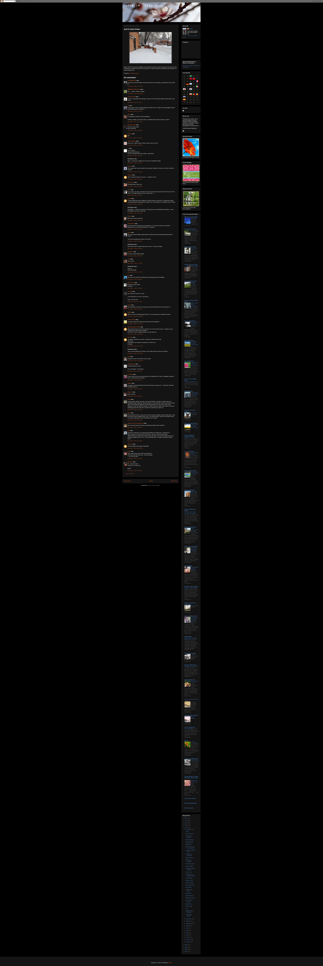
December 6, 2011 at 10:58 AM (135, 360)
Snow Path (188, 887)
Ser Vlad (130, 291)
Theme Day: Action (189, 915)
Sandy (129, 305)
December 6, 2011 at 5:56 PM (135, 420)
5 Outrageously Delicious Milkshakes (194, 568)
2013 (186, 822)
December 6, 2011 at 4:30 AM (135, 179)
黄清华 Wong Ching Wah (134, 89)
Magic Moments (132, 124)
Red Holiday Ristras (189, 836)
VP (128, 105)
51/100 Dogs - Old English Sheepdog (194, 549)
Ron (129, 275)
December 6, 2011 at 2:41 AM (135, 155)
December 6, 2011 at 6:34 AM (135, 248)
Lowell (129, 198)
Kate (129, 430)
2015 (186, 818)
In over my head (189, 451)
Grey (192, 605)
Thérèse (130, 133)
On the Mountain (190, 885)
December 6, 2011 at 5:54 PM (135, 409)
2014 (186, 820)
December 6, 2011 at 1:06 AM (135, 102)
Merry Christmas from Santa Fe (190, 847)
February (188, 939)
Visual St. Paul (188, 391)
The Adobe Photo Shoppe (190, 869)
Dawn (129, 451)
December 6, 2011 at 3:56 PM (135, 380)
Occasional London (190, 798)
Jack (129, 356)
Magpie (129, 383)
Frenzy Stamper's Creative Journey (189, 435)
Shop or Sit (189, 872)
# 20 (187, 908)
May (187, 932)
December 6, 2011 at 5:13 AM (135, 213)
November (189, 918)
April (187, 935)
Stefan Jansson (132, 141)
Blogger (170, 962)
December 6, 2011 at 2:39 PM (135, 371)
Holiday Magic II (190, 839)
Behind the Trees (190, 898)
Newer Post (127, 481)
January (188, 941)
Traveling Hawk (132, 96)
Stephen (130, 175)
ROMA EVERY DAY (189, 680)
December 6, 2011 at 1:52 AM (135, 138)
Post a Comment (130, 473)
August (188, 925)
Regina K (130, 392)
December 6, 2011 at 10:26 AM (135, 334)
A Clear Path (189, 906)
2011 (186, 827)
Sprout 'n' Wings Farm (190, 616)
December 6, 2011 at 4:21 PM (135, 396)
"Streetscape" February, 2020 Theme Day (194, 394)
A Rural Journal (188, 808)
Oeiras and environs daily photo (190, 603)
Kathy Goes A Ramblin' (191, 546)
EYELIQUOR (187, 636)
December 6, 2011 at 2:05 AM (135, 145)
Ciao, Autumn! (194, 681)
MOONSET (194, 218)
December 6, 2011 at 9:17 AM (135, 301)
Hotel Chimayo (189, 882)
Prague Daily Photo (189, 321)
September (189, 923)
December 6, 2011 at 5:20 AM (135, 220)
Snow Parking (189, 833)
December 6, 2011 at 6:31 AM (135, 241)
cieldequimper (131, 364)
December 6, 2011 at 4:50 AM (135, 204)
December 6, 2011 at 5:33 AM (135, 229)
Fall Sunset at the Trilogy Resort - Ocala (194, 426)
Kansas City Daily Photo (191, 758)
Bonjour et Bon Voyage (191, 586)
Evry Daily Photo (189, 340)
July (187, 928)
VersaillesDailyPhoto (190, 527)
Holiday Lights (189, 866)
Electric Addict (131, 319)
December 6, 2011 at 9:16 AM (135, 288)
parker (129, 232)
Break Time (189, 904)
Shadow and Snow (189, 890)
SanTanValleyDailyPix (190, 803)
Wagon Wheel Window (189, 911)
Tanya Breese (131, 223)
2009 (186, 947)
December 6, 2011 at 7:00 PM (135, 427)
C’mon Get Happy (188, 728)
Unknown (130, 337)
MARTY (186, 740)
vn (128, 148)
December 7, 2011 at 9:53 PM (135, 458)
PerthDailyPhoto (132, 80)
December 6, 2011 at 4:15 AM (135, 171)
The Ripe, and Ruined (189, 381)
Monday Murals (194, 760)
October (188, 921)
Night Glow (188, 844)
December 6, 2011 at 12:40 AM (135, 93)
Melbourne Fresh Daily (190, 217)
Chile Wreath (189, 878)
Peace (187, 831)
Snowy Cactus (189, 895)
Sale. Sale (187, 437)
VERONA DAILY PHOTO (191, 715)
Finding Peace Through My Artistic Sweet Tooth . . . (191, 778)
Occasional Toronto (190, 229)
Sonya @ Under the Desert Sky (136, 423)
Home (151, 481)
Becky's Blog (188, 565)
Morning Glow (189, 857)
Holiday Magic (189, 842)
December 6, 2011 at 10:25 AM (135, 323)
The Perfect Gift (190, 863)
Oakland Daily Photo (190, 470)
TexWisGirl (130, 251)
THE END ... (194, 742)
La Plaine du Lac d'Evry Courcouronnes (194, 343)
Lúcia (129, 189)
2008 (186, 949)
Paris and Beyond (189, 490)
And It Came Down (189, 901)
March (188, 937)
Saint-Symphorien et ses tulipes (194, 530)
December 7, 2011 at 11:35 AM (135, 448)
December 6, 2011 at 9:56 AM (135, 309)
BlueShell (130, 461)
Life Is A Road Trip (189, 727)
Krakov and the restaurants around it (194, 324)
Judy (129, 259)
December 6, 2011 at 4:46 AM (135, 186)
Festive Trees (189, 880)
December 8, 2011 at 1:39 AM (135, 470)
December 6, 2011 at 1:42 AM (135, 121)
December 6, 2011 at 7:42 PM (135, 441)
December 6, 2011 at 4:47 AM (135, 195)
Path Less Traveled (189, 860)
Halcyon (130, 166)
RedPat (129, 312)
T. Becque (130, 374)
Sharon (129, 216)
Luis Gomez (131, 182)
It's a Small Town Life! (190, 281)
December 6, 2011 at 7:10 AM (135, 263)
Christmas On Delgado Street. (190, 875)
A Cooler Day (194, 230)
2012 (186, 825)
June (187, 930)
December (189, 829)
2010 (186, 944)
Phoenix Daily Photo (190, 246)
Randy (191, 28)
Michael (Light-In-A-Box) (134, 327)
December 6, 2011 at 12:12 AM (135, 86)
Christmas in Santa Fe (189, 854)
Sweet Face (194, 413)
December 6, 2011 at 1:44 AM (135, 130)
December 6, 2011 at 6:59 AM (135, 256)
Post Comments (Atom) (154, 485)
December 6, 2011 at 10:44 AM (135, 353)
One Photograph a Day (191, 264)
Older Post (174, 481)
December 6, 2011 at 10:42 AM (135, 346)
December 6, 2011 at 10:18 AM (135, 316)
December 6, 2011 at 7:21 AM (135, 272)
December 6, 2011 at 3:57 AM (135, 163)
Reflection (188, 893)
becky (129, 399)
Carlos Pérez (131, 282)
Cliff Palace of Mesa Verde (191, 666)
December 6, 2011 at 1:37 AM (135, 111)
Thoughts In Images (190, 653)
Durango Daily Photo (190, 665)
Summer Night (194, 266)
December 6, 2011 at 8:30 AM (135, 279)
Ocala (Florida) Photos (190, 423)
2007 (186, 951)
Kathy (129, 114)
